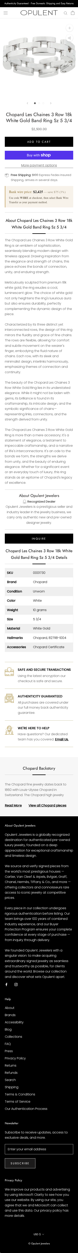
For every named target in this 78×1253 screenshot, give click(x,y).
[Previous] (27, 103)
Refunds (11, 1072)
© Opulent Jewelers (39, 1243)
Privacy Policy (15, 1058)
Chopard (40, 582)
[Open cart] (72, 13)
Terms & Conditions (20, 1094)
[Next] (50, 103)
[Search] (65, 12)
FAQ (8, 1044)
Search (10, 1080)
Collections (13, 1036)
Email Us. (62, 739)
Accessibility (14, 1022)
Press (9, 1051)
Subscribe (20, 1163)
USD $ (37, 1234)
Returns (10, 1065)
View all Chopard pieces (47, 805)
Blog (8, 1029)
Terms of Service (17, 1101)
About (9, 1008)
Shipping (11, 1087)
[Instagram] (16, 984)
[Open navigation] (6, 12)
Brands (10, 1015)
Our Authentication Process (26, 1108)
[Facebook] (6, 984)
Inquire (39, 539)
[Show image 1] (35, 103)
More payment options (39, 165)
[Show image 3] (43, 103)
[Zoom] (69, 27)
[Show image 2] (39, 103)
